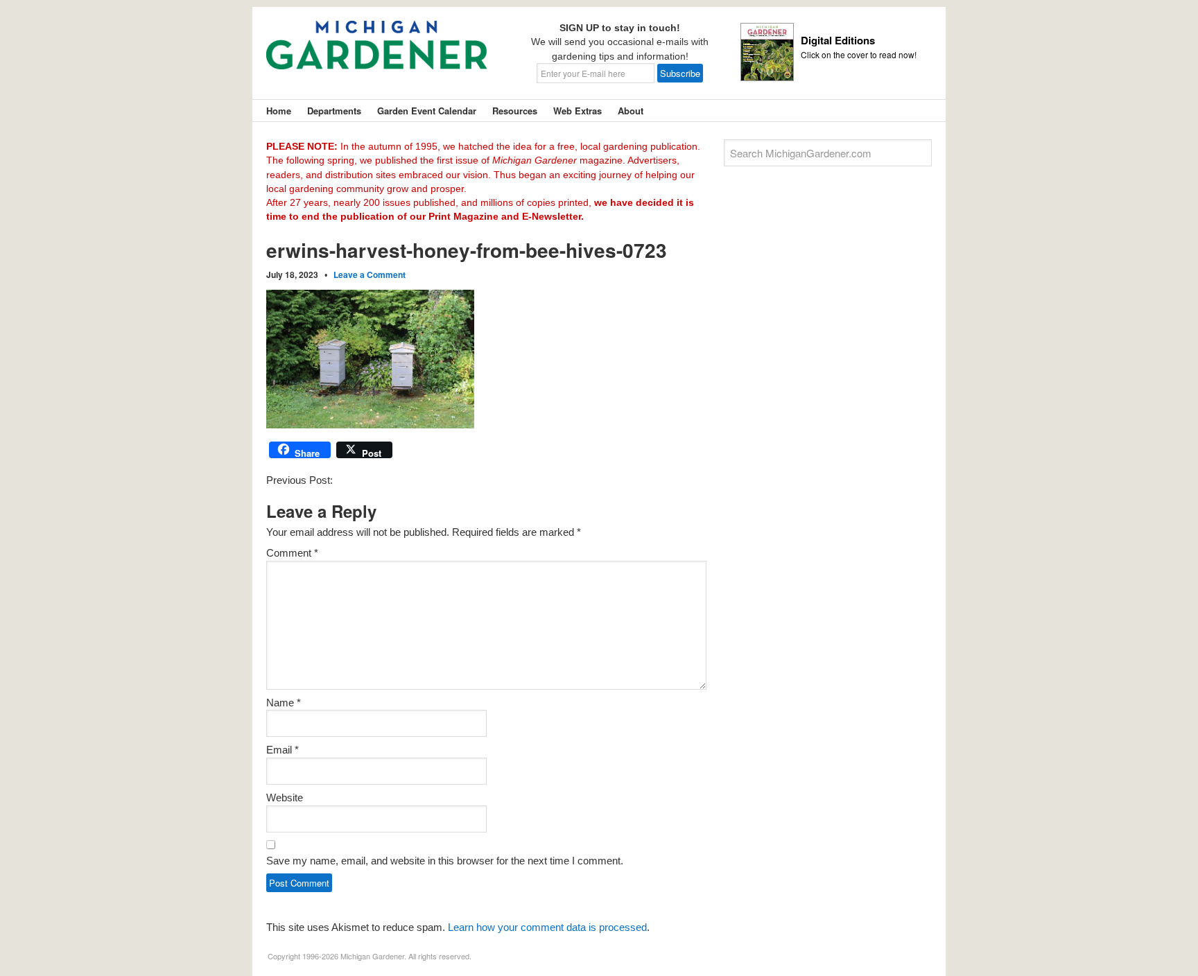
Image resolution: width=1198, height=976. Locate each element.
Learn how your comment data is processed (547, 927)
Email (282, 750)
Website (284, 797)
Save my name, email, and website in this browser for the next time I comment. (444, 860)
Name (283, 702)
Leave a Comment (369, 274)
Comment (292, 553)
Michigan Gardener (377, 55)
